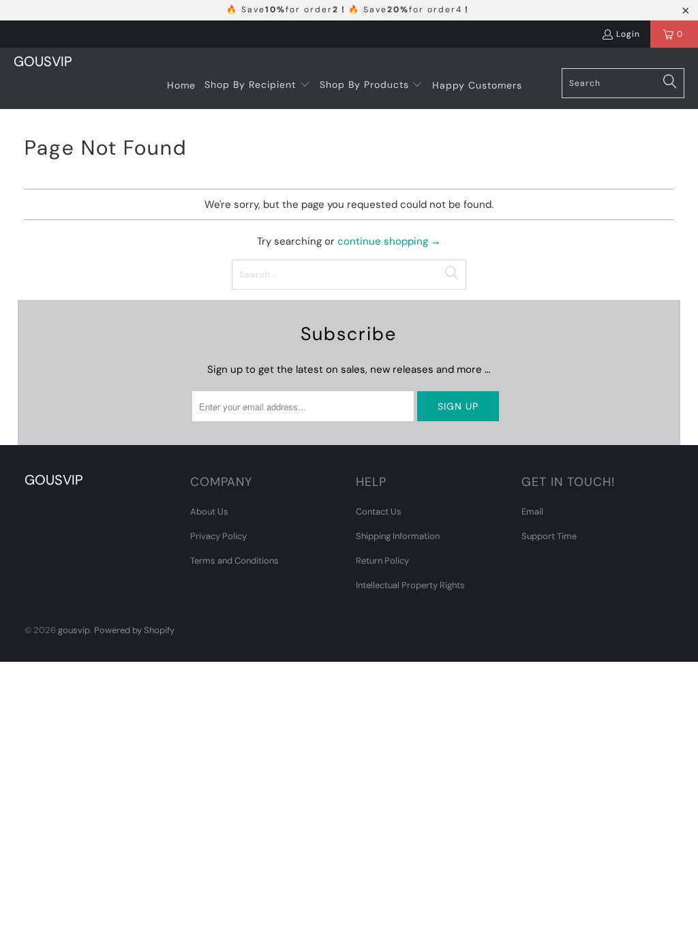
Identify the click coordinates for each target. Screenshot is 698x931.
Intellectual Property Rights (410, 585)
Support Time (549, 536)
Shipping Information (398, 536)
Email (532, 511)
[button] (257, 85)
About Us (209, 511)
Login (628, 34)
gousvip (74, 630)
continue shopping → (389, 241)
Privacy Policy (218, 536)
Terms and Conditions (234, 560)
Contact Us (378, 511)
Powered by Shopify (134, 630)
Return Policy (382, 560)
